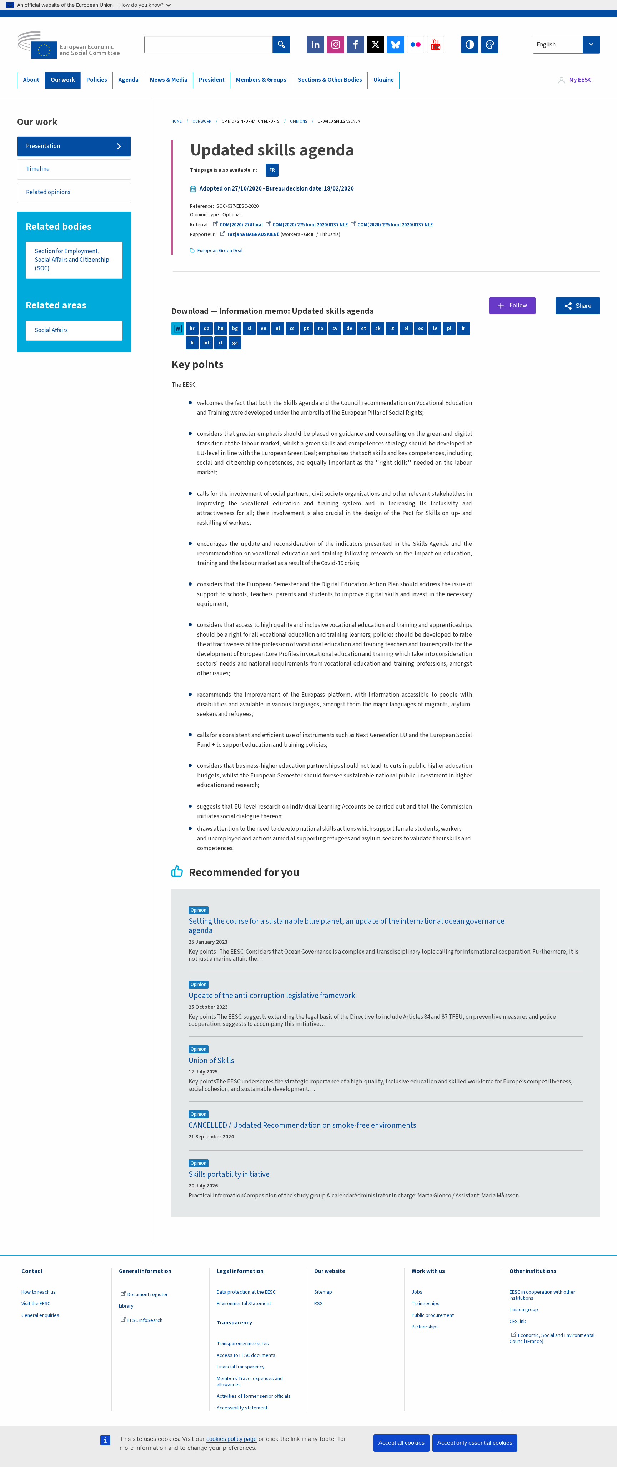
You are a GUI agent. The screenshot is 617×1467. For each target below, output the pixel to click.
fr (463, 328)
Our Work (201, 121)
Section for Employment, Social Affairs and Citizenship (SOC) (72, 260)
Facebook (355, 44)
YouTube (435, 44)
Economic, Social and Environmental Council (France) (552, 1338)
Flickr (415, 44)
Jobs (417, 1292)
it (221, 342)
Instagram (335, 44)
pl (449, 328)
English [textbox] (546, 44)
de (349, 328)
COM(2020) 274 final (241, 224)
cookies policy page (231, 1439)
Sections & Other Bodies (330, 80)
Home (176, 121)
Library (126, 1306)
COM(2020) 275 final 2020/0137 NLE (310, 224)
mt (206, 342)
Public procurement (433, 1315)
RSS (318, 1303)
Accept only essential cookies (474, 1443)
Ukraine (383, 80)
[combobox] (566, 45)
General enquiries (40, 1315)
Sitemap (323, 1292)
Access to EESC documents (246, 1355)
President (212, 80)
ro (320, 328)
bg (235, 328)
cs (292, 328)
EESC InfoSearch (144, 1320)
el (406, 328)
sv (334, 328)
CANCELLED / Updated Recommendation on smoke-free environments (302, 1125)
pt (306, 328)
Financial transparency (241, 1366)
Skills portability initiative (229, 1174)
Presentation (43, 146)
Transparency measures (243, 1343)
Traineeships (426, 1303)
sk (378, 328)
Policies (96, 80)
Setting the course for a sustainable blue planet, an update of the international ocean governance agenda (347, 926)
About (31, 80)
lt (392, 328)
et (363, 328)
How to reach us (38, 1292)
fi (192, 342)
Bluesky (395, 44)
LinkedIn (315, 44)
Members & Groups (261, 80)
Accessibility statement (242, 1408)
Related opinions (48, 192)
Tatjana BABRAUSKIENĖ (253, 234)
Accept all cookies (401, 1443)
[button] (578, 306)
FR (272, 170)
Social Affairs (51, 330)
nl (278, 328)
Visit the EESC (35, 1303)
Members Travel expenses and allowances (250, 1381)
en (263, 328)
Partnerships (425, 1326)
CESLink (518, 1321)
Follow (518, 305)
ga (235, 342)
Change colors (489, 44)
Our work (63, 80)
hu (221, 328)
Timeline (38, 169)
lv (435, 328)
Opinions (298, 121)
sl (249, 328)
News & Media (168, 80)
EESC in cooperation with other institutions (542, 1295)
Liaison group (524, 1309)
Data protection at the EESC (246, 1292)
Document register (147, 1294)
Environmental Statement (244, 1303)
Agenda (129, 80)
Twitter (375, 44)
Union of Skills (211, 1060)
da (207, 328)
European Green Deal (219, 250)
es (420, 328)
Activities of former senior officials (254, 1396)
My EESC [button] (580, 80)
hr (192, 328)
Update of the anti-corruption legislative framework (272, 995)
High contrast (469, 44)
